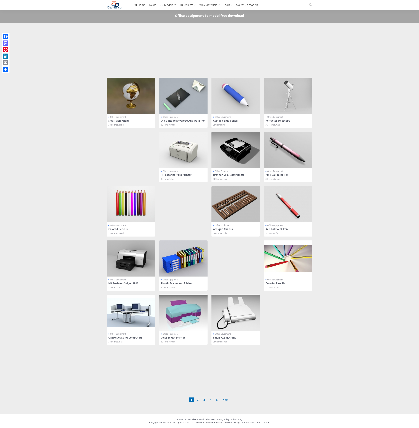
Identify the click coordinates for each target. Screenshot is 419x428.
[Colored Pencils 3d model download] (131, 204)
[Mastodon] (5, 43)
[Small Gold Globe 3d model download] (131, 96)
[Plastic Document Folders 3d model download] (183, 258)
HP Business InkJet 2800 (123, 283)
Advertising (236, 419)
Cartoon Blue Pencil (225, 120)
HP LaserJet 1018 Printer (176, 174)
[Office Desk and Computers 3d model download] (131, 313)
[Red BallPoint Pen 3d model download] (288, 204)
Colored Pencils (118, 229)
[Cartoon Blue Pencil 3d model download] (235, 96)
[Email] (5, 62)
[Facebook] (5, 36)
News (152, 5)
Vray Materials (208, 5)
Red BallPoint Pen (276, 229)
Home (141, 5)
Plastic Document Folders (177, 283)
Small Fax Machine (224, 337)
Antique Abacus (223, 229)
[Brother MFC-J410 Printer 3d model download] (235, 150)
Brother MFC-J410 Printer (228, 174)
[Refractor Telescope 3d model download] (288, 96)
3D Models (166, 5)
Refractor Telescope (277, 120)
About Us (210, 419)
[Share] (5, 69)
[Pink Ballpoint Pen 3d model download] (288, 150)
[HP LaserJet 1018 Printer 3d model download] (183, 150)
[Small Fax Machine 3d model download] (235, 313)
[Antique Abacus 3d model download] (235, 204)
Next (225, 400)
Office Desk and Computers (125, 337)
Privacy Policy (223, 419)
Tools (226, 5)
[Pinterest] (5, 49)
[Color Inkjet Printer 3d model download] (183, 313)
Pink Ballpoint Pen (277, 174)
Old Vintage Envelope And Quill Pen (183, 120)
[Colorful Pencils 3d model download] (288, 258)
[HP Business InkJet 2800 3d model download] (131, 258)
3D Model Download (194, 419)
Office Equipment (118, 117)
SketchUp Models (247, 5)
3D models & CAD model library (207, 422)
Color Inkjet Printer (173, 337)
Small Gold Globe (118, 120)
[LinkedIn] (5, 56)
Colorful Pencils (275, 283)
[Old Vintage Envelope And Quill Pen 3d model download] (183, 96)
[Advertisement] (205, 51)
